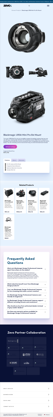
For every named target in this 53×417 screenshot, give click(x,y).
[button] (26, 269)
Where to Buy (10, 147)
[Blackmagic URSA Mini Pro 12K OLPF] (20, 193)
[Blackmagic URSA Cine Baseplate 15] (44, 193)
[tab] (7, 160)
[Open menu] (48, 6)
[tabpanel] (26, 167)
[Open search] (29, 5)
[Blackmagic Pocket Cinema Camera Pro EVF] (32, 193)
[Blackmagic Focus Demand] (8, 193)
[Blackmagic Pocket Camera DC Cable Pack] (8, 219)
